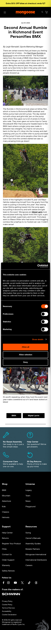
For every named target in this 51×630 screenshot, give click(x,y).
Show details (37, 339)
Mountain (6, 495)
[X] (22, 583)
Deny (25, 362)
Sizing (28, 532)
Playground (30, 506)
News (28, 501)
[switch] (44, 314)
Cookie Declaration (9, 615)
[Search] (42, 12)
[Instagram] (8, 583)
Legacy (29, 490)
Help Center (7, 532)
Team (28, 495)
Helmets (5, 517)
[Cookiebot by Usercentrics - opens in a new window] (37, 266)
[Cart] (46, 12)
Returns (5, 538)
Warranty (6, 565)
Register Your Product (11, 543)
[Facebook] (3, 583)
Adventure (6, 501)
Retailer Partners (33, 549)
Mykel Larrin (33, 415)
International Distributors (36, 560)
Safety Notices (8, 570)
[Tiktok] (29, 583)
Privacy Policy (7, 601)
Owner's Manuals (33, 538)
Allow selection (25, 355)
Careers (29, 565)
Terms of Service (8, 608)
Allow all (25, 347)
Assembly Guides (33, 543)
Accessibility (6, 611)
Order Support (8, 560)
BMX (14, 415)
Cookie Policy (7, 605)
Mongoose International (36, 554)
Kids (4, 506)
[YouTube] (15, 583)
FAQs (4, 549)
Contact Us (7, 554)
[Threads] (36, 583)
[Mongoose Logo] (25, 12)
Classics (5, 512)
